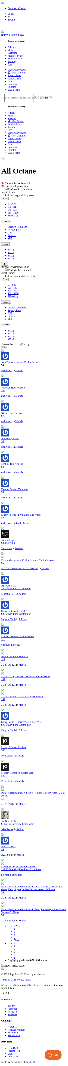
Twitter (11, 1006)
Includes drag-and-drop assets (20, 195)
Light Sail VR (8, 594)
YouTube (12, 1014)
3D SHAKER (8, 664)
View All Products (17, 69)
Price (5, 198)
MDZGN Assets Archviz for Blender (19, 568)
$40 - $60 (12, 209)
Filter (5, 264)
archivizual (6, 370)
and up (11, 249)
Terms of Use (8, 979)
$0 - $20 (12, 204)
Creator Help (14, 1050)
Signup (11, 19)
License (6, 221)
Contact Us (13, 1056)
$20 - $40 (12, 207)
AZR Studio (7, 854)
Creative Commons (17, 226)
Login (11, 13)
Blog (10, 1053)
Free (10, 64)
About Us (12, 1026)
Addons (22, 594)
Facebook (12, 1008)
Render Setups (22, 523)
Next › (17, 940)
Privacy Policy (23, 979)
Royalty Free (14, 229)
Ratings (6, 325)
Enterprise (13, 1032)
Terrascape (6, 548)
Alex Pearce (7, 829)
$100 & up (13, 215)
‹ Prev (17, 926)
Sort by (25, 344)
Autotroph (30, 1062)
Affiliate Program (16, 1029)
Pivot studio (7, 755)
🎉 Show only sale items (13, 183)
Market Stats (14, 1035)
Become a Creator (17, 8)
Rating (5, 244)
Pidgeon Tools (8, 619)
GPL (10, 232)
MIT (10, 238)
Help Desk (13, 1048)
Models (19, 370)
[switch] (29, 183)
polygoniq (6, 874)
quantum (5, 644)
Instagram (12, 1011)
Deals (10, 81)
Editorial (12, 235)
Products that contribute (20, 189)
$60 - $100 (13, 212)
